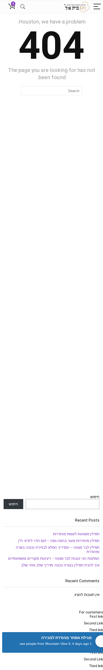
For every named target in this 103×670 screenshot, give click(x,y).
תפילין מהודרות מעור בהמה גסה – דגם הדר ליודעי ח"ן (58, 541)
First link (96, 616)
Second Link (93, 623)
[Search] (23, 6)
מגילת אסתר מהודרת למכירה (66, 637)
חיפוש (94, 497)
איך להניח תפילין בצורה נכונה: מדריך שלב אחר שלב (60, 565)
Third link (96, 630)
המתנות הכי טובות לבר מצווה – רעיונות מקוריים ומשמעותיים (53, 558)
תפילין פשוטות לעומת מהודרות (76, 534)
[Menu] (97, 6)
